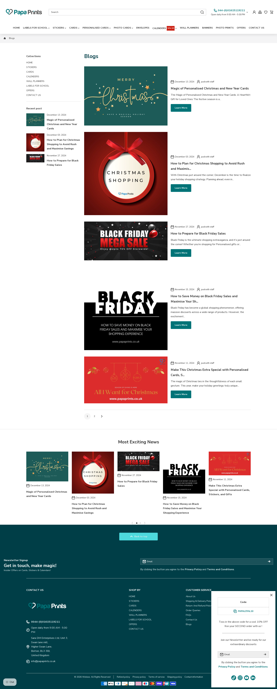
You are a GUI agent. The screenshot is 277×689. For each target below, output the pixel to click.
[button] (271, 12)
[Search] (202, 12)
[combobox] (127, 12)
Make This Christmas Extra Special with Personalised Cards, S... (209, 372)
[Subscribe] (269, 561)
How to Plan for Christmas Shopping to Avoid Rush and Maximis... (208, 166)
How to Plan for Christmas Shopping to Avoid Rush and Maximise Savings (63, 144)
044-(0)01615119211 (231, 10)
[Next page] (100, 416)
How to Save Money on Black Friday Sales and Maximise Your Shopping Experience (182, 508)
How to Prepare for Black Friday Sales (198, 233)
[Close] (271, 595)
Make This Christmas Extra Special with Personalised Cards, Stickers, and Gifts (229, 490)
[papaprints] (24, 12)
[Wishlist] (265, 12)
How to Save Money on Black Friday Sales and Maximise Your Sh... (204, 298)
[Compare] (260, 12)
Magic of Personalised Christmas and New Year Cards (62, 124)
